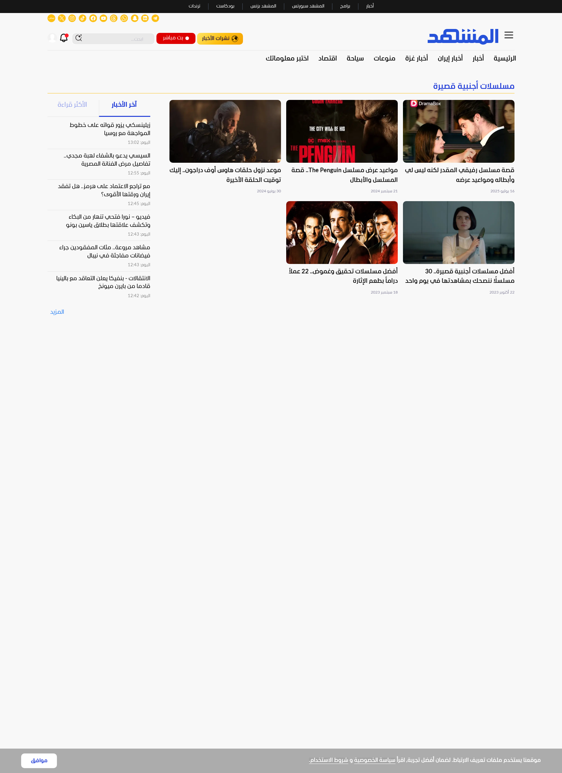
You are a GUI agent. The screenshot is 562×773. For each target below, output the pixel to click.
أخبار (370, 6)
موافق (39, 760)
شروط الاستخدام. (328, 760)
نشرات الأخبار (216, 38)
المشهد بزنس (263, 6)
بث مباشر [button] (173, 37)
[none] (281, 86)
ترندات (194, 6)
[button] (459, 147)
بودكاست (225, 6)
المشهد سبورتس (308, 6)
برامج (345, 6)
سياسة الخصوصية (374, 760)
